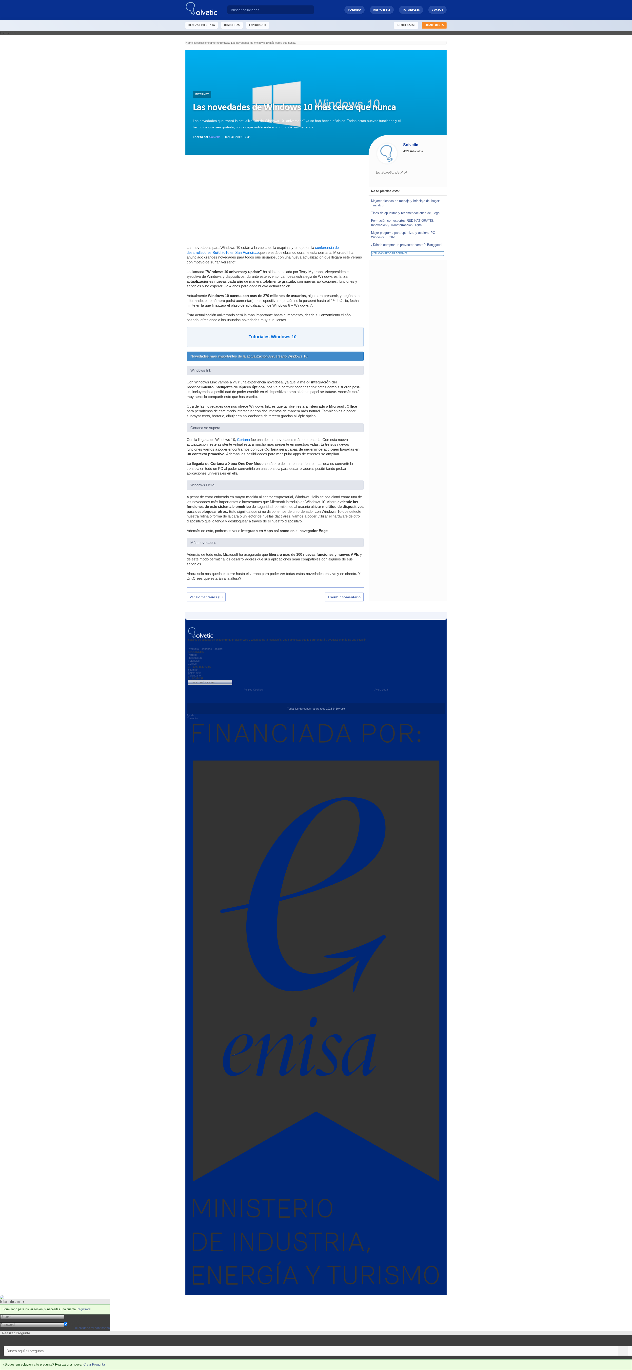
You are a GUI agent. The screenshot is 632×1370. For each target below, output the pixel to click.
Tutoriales (411, 9)
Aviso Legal (381, 689)
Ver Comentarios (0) (206, 597)
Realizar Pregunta (201, 25)
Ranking (217, 648)
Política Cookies (253, 689)
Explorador (194, 672)
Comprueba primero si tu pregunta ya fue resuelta (39, 1340)
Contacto (192, 718)
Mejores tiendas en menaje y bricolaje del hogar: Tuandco (405, 203)
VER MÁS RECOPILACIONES (389, 253)
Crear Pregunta (94, 1364)
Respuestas (381, 9)
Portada (354, 9)
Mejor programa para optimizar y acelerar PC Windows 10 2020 (403, 235)
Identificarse (406, 25)
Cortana (243, 439)
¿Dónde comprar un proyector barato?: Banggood (406, 245)
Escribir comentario (344, 597)
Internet (202, 94)
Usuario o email (76, 1316)
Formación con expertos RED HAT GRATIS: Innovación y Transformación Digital (402, 223)
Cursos (437, 9)
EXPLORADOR (257, 25)
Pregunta (193, 648)
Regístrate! (84, 1309)
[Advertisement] (275, 199)
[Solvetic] (206, 10)
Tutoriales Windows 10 (272, 336)
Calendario (194, 675)
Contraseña (73, 1320)
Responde (205, 648)
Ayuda (190, 715)
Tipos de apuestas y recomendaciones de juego (405, 213)
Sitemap (193, 669)
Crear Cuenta (434, 25)
